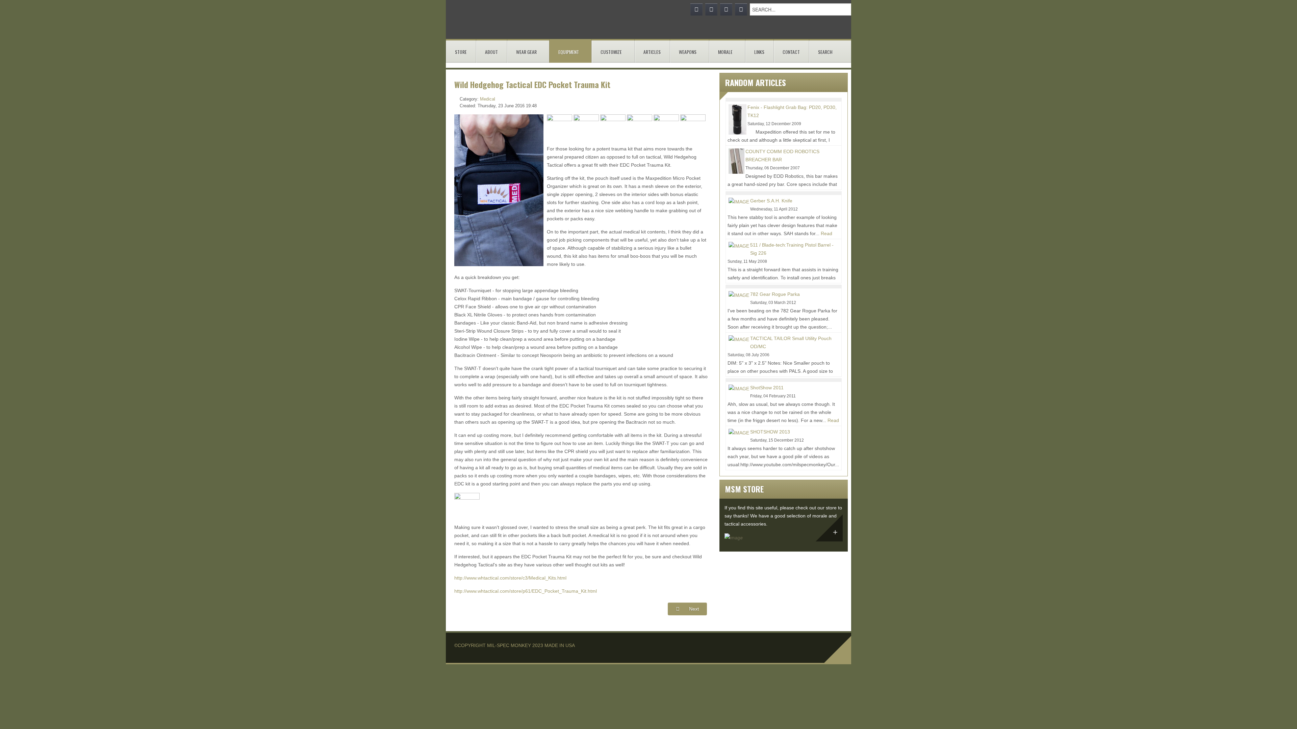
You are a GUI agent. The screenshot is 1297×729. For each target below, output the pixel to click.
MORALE (725, 51)
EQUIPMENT (568, 51)
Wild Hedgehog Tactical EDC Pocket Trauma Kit (532, 84)
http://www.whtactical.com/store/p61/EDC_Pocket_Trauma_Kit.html (525, 591)
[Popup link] (559, 126)
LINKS (759, 51)
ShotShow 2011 (767, 387)
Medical (487, 99)
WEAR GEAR (526, 51)
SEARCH (825, 51)
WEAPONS (687, 51)
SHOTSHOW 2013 (770, 431)
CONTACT (791, 51)
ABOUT (491, 51)
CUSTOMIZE (611, 51)
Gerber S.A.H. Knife (771, 200)
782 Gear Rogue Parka (775, 294)
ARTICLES (652, 51)
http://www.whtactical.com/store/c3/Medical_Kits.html (510, 578)
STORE (461, 51)
